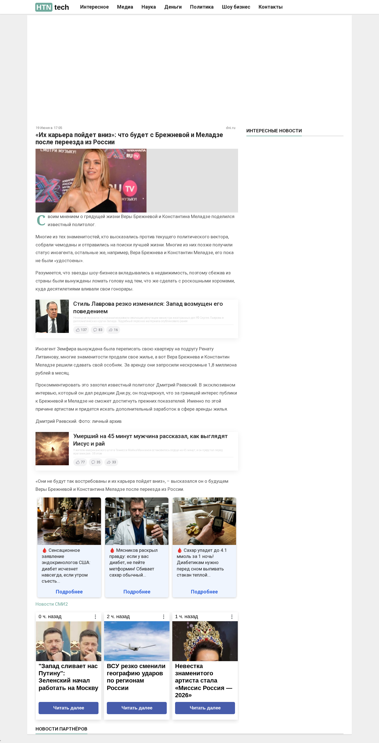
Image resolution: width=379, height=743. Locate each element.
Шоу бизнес (236, 7)
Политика (202, 7)
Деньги (173, 7)
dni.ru (230, 128)
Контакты (271, 7)
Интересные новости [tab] (274, 130)
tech (52, 7)
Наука (149, 7)
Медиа (125, 7)
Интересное (94, 7)
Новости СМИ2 (52, 604)
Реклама (111, 24)
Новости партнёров (61, 729)
